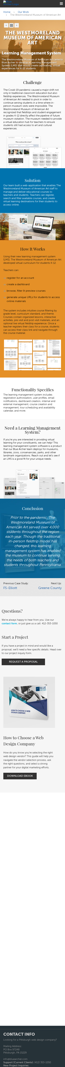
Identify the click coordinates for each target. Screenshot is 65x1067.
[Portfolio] (11, 25)
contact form (9, 623)
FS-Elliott (10, 588)
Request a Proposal (23, 662)
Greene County (50, 588)
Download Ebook (20, 776)
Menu (61, 3)
